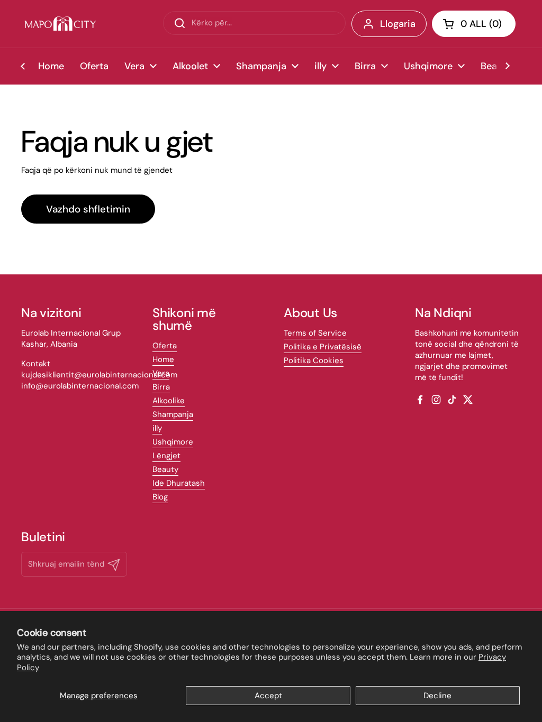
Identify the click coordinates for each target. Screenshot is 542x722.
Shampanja (172, 414)
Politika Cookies (314, 360)
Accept (268, 695)
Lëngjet (166, 455)
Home (163, 359)
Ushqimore (172, 442)
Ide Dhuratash (178, 483)
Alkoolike (168, 400)
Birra (161, 387)
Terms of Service (315, 333)
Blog (160, 497)
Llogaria (397, 23)
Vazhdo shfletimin (88, 209)
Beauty (165, 469)
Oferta (164, 345)
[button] (474, 24)
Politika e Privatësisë (323, 346)
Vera (160, 373)
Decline (437, 695)
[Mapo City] (60, 23)
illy (157, 428)
